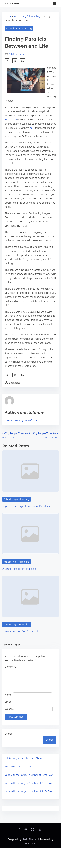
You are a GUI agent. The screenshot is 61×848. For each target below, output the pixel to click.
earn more (11, 119)
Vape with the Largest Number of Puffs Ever (26, 506)
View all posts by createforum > (22, 420)
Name (9, 694)
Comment (11, 666)
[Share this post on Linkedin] (22, 60)
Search (8, 733)
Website (9, 709)
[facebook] (7, 60)
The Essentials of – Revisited (20, 766)
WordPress (30, 843)
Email (8, 701)
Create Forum (11, 3)
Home (8, 16)
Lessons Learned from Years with (20, 631)
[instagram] (25, 830)
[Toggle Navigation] (54, 3)
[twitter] (14, 60)
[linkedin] (39, 830)
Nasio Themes (30, 839)
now (32, 128)
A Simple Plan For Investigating (19, 568)
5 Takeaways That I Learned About (23, 758)
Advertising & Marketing (27, 16)
